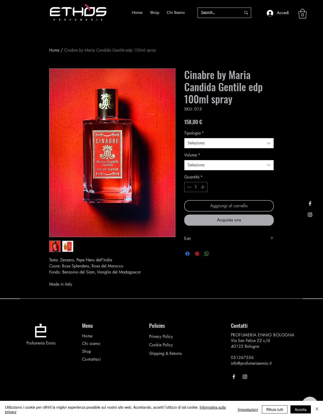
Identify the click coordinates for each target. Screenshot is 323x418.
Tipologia (194, 133)
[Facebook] (310, 203)
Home (54, 50)
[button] (303, 13)
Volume (192, 155)
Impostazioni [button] (248, 409)
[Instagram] (310, 215)
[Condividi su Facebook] (187, 254)
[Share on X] (216, 254)
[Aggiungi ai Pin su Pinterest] (197, 254)
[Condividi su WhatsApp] (207, 254)
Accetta (301, 409)
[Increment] (203, 187)
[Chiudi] (317, 409)
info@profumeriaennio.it (251, 363)
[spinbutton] (196, 187)
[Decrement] (188, 187)
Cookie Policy (161, 344)
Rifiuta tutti (274, 409)
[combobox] (229, 143)
